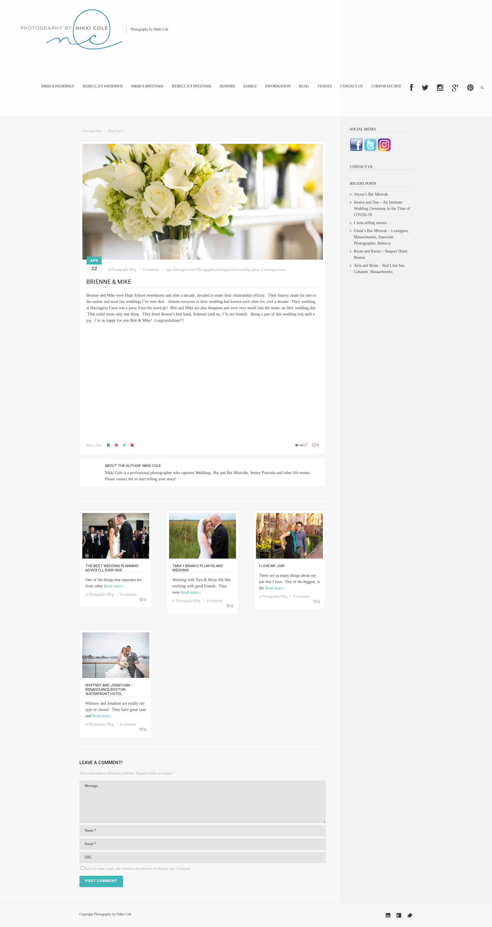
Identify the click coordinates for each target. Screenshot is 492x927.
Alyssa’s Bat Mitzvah (371, 194)
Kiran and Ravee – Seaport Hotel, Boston (381, 254)
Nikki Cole (151, 466)
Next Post (114, 131)
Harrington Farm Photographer (194, 270)
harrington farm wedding (233, 270)
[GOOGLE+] (455, 88)
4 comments (215, 601)
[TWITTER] (425, 88)
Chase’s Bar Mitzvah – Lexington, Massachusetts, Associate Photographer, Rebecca (381, 237)
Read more (112, 586)
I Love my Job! (271, 566)
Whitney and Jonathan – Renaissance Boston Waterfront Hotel (109, 689)
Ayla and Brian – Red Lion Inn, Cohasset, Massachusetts (379, 268)
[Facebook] (399, 915)
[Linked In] (388, 915)
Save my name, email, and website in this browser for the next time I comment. (138, 869)
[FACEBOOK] (411, 88)
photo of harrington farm (268, 270)
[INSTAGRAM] (440, 88)
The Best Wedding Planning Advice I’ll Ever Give (111, 568)
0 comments (151, 270)
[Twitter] (410, 915)
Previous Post (92, 131)
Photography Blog (123, 270)
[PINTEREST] (470, 88)
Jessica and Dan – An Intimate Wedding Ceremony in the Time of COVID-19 (382, 208)
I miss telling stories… (372, 223)
